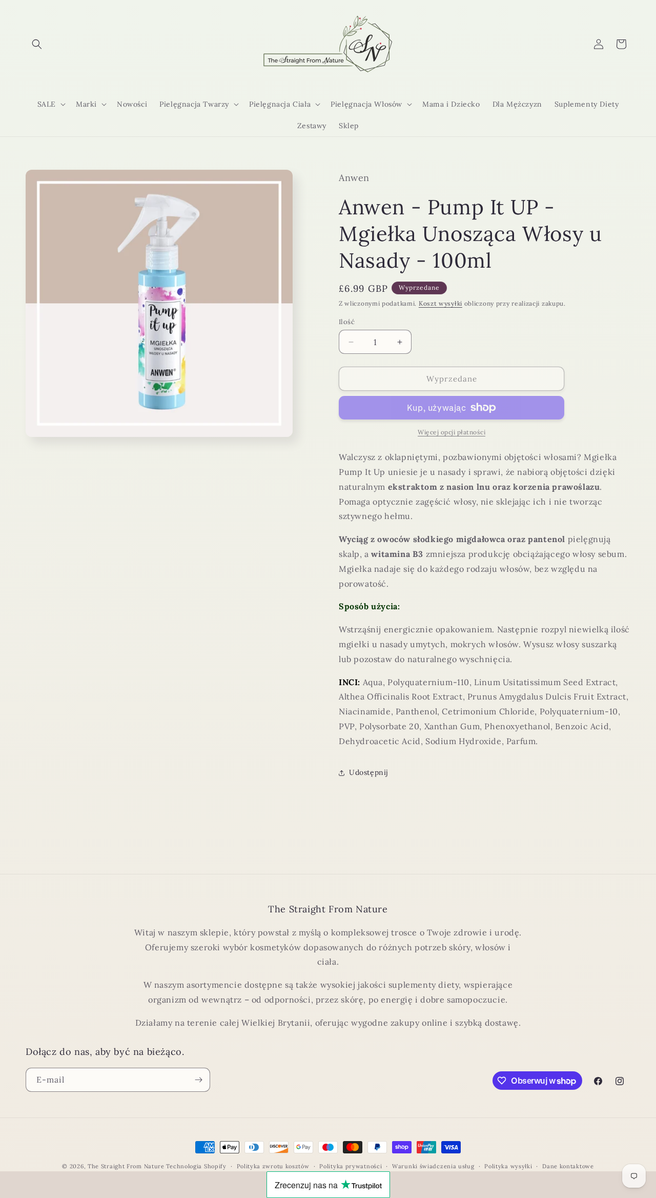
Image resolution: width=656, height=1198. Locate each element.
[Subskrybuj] (198, 1080)
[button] (37, 44)
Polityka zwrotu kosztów (273, 1166)
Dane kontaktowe (568, 1166)
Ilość (347, 321)
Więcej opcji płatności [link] (451, 432)
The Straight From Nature (126, 1166)
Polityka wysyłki (508, 1166)
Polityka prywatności (350, 1166)
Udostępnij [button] (368, 772)
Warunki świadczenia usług (433, 1166)
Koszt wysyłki (440, 303)
